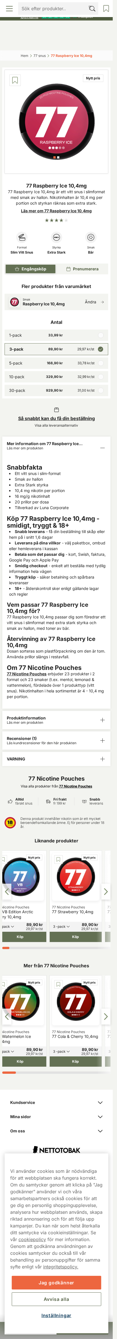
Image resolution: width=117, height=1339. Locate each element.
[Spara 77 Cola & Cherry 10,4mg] (58, 984)
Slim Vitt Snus (22, 252)
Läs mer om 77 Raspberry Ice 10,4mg (56, 210)
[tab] (54, 157)
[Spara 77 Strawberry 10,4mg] (58, 859)
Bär (91, 252)
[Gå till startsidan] (56, 29)
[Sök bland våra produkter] (43, 42)
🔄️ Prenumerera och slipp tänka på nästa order (54, 5)
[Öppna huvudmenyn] (16, 42)
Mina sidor (20, 1116)
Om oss (17, 1130)
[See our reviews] (56, 16)
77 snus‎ (40, 56)
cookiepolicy (32, 1239)
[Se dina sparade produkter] (69, 42)
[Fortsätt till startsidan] (56, 1147)
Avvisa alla (56, 1299)
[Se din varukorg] (96, 42)
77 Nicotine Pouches (27, 673)
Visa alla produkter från (56, 786)
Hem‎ (24, 56)
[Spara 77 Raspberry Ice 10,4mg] (15, 80)
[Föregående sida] (6, 892)
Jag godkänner (56, 1282)
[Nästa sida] (105, 892)
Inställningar (56, 1315)
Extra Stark (56, 252)
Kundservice (22, 1102)
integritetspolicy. (60, 1267)
